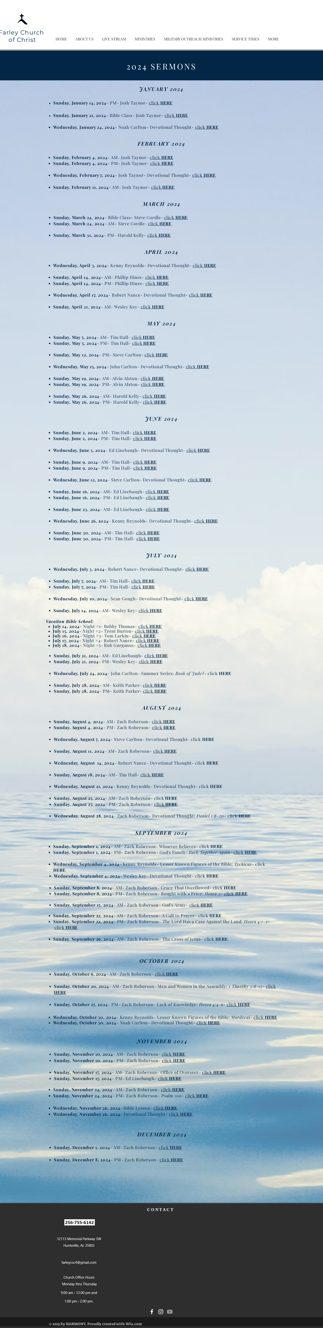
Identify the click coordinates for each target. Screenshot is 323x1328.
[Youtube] (169, 1311)
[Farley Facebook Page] (151, 1311)
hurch (35, 32)
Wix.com (134, 1323)
